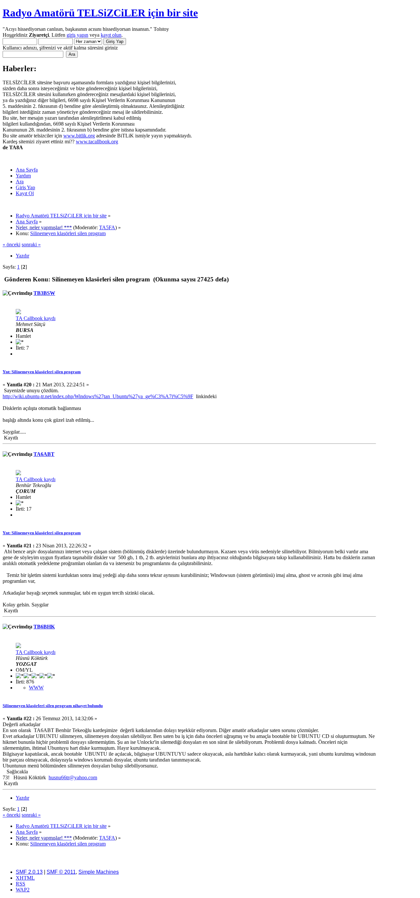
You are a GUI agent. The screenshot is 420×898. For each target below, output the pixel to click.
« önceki (11, 244)
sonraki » (31, 244)
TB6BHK (44, 626)
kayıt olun (111, 35)
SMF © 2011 (61, 872)
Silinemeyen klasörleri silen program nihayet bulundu (53, 705)
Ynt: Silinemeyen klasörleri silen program (42, 371)
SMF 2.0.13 (29, 872)
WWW (36, 687)
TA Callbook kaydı (35, 318)
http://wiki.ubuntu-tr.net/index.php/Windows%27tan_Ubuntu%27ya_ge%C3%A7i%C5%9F (98, 396)
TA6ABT (43, 454)
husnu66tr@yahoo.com (73, 777)
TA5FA (107, 227)
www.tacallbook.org (97, 141)
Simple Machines (98, 872)
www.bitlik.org (79, 135)
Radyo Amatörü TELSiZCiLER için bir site (100, 13)
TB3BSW (44, 293)
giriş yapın (77, 35)
